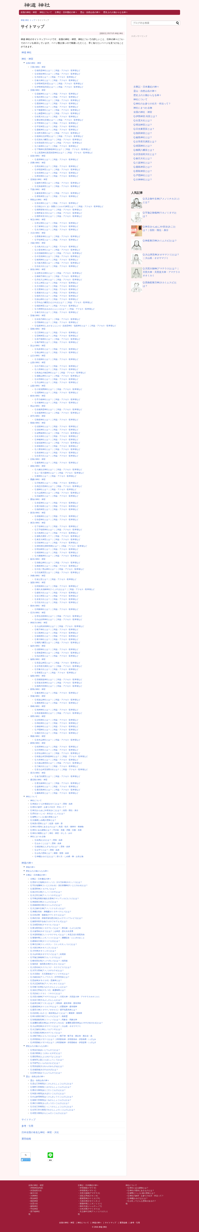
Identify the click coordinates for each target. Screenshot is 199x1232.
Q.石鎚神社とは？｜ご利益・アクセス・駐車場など (56, 496)
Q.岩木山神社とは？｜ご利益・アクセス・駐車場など (57, 740)
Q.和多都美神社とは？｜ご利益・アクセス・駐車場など (58, 713)
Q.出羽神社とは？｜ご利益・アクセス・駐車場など (56, 379)
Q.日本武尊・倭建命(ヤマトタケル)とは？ (48, 915)
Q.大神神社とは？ (142, 179)
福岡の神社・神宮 (37, 659)
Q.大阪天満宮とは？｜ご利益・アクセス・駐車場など (57, 263)
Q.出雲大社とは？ (142, 120)
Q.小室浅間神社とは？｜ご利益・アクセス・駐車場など (58, 389)
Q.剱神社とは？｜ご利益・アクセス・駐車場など (55, 476)
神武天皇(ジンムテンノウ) (91, 1206)
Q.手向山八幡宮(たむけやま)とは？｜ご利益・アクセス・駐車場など (64, 302)
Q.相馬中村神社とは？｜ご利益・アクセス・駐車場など (58, 686)
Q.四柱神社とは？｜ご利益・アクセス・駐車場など (56, 723)
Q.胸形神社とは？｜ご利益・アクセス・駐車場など (56, 566)
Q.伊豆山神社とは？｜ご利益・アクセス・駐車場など (57, 753)
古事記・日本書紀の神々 (66, 12)
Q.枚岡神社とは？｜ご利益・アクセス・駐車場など (56, 260)
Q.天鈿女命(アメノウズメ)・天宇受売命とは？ (49, 977)
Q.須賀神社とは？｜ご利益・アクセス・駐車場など (56, 426)
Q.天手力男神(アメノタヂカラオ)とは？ (47, 970)
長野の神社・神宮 (37, 716)
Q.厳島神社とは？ (142, 137)
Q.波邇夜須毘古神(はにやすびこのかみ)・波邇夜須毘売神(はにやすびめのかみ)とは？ (66, 1023)
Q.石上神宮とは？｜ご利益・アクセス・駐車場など (56, 283)
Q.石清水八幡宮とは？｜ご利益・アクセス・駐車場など (58, 139)
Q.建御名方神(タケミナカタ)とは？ (45, 941)
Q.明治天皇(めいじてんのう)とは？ (45, 1050)
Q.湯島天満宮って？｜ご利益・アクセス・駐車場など (57, 536)
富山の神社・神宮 (37, 346)
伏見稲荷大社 (36, 1190)
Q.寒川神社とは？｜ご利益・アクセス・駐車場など (56, 639)
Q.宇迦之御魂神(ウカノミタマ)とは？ (46, 957)
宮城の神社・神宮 (37, 315)
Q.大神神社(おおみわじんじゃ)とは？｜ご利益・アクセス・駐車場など (65, 309)
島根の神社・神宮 (37, 423)
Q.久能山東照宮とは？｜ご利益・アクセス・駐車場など (58, 763)
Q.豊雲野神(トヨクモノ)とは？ (43, 889)
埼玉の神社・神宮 (37, 219)
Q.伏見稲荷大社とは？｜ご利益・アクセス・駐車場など (58, 143)
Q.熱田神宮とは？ (142, 133)
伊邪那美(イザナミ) (88, 1190)
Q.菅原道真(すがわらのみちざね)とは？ (47, 1066)
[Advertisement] (155, 58)
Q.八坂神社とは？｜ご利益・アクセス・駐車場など (56, 146)
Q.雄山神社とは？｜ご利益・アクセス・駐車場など (56, 352)
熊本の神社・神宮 (37, 606)
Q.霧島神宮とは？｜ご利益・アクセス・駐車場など (56, 793)
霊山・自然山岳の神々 (90, 12)
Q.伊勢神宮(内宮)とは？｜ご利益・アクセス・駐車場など (59, 87)
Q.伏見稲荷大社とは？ (145, 154)
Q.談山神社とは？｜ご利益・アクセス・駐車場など (56, 299)
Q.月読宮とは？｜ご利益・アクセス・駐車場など (55, 77)
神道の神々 (27, 863)
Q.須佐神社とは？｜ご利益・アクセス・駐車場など (56, 430)
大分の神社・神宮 (37, 233)
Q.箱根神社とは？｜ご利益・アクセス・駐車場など (56, 636)
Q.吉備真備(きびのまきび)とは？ (44, 1070)
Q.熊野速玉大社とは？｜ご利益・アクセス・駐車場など (58, 213)
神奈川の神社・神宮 (38, 623)
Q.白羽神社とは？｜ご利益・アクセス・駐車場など (56, 750)
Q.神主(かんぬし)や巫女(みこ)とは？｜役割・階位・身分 (54, 810)
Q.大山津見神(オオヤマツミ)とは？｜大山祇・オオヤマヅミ (55, 1026)
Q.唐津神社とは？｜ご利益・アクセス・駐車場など (56, 159)
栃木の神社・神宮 (37, 559)
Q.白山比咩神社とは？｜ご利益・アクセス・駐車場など (58, 619)
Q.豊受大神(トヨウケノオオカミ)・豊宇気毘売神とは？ (53, 1010)
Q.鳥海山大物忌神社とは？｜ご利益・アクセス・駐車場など (60, 373)
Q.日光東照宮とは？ (143, 129)
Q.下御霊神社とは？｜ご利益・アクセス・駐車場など (57, 110)
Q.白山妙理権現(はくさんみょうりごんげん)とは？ (51, 1097)
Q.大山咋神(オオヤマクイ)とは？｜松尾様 (48, 954)
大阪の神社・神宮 (37, 243)
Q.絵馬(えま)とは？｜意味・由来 (48, 840)
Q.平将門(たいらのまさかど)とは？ (45, 1063)
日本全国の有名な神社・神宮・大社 (40, 1132)
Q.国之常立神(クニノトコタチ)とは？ (46, 892)
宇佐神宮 (34, 1209)
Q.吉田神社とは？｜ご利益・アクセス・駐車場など (56, 107)
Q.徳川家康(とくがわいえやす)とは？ (46, 1053)
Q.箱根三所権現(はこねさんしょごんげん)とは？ (50, 1100)
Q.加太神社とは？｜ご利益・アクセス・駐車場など (56, 203)
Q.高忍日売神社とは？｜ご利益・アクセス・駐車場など (58, 486)
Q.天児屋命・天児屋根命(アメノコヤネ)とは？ (49, 974)
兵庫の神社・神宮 (37, 163)
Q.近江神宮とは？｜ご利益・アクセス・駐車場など (56, 596)
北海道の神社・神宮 (38, 179)
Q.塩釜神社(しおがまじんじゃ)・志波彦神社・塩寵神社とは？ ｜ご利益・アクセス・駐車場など (75, 326)
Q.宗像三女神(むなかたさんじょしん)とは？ (49, 987)
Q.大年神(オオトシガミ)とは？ (43, 951)
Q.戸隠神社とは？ (142, 175)
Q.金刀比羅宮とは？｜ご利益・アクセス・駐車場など (57, 776)
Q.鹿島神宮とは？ (142, 167)
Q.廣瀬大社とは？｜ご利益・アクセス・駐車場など (56, 293)
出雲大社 (34, 1203)
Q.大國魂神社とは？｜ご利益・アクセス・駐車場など (57, 556)
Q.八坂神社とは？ (142, 162)
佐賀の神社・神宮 (37, 156)
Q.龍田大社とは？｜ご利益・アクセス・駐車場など (56, 296)
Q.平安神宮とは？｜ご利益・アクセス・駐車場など (56, 126)
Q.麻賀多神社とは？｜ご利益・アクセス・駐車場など (57, 193)
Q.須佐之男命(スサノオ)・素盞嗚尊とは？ (48, 990)
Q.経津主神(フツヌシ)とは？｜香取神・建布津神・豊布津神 (55, 1003)
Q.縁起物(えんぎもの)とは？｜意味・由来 (52, 846)
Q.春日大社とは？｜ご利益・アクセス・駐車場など (56, 312)
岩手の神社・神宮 (37, 416)
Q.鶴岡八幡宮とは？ (143, 150)
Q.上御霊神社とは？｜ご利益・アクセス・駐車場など (57, 113)
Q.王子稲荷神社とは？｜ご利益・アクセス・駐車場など (58, 529)
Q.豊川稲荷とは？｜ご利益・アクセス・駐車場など (56, 506)
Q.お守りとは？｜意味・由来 (47, 850)
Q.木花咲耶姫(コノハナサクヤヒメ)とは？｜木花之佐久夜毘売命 (57, 934)
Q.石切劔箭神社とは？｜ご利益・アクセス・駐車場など (58, 253)
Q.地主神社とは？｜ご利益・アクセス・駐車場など (56, 97)
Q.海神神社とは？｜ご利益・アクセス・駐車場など (56, 710)
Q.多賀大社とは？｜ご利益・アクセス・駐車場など (56, 599)
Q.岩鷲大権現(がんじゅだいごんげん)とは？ (49, 1113)
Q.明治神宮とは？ (142, 124)
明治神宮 (34, 1198)
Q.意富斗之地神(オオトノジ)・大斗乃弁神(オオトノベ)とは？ (56, 882)
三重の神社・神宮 (37, 67)
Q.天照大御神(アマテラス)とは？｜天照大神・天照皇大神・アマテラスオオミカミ (65, 997)
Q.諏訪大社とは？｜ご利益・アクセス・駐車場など (56, 733)
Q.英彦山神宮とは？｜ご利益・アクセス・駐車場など (57, 663)
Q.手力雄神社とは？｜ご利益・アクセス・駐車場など (57, 399)
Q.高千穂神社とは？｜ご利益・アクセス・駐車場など (57, 339)
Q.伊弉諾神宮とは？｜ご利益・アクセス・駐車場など (57, 169)
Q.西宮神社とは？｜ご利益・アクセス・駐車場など (56, 176)
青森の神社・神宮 (37, 736)
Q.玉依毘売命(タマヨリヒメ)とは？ (45, 925)
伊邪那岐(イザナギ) (88, 1188)
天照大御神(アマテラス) (90, 1193)
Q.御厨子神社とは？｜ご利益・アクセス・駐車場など (57, 276)
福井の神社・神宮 (37, 646)
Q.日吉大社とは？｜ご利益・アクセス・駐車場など (56, 602)
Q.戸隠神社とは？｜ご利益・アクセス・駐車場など (56, 730)
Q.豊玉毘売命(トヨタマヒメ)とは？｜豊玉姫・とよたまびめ (55, 928)
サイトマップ (29, 1119)
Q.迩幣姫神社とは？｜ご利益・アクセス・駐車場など (57, 433)
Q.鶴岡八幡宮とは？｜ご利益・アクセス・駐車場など (57, 642)
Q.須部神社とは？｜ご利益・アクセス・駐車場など (56, 649)
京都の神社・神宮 (37, 90)
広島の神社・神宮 (37, 459)
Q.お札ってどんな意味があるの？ (141, 1201)
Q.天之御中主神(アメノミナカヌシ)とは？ (48, 908)
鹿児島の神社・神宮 (38, 780)
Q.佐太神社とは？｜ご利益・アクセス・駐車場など (56, 436)
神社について (46, 12)
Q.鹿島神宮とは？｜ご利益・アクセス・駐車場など (56, 703)
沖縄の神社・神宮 (37, 576)
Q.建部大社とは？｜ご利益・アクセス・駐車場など (56, 593)
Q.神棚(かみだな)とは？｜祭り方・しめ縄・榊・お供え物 (59, 856)
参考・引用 (27, 1126)
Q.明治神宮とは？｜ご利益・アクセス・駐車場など (56, 549)
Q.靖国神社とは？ (142, 146)
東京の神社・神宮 (37, 523)
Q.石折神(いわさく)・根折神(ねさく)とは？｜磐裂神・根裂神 (56, 1013)
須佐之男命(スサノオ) (89, 1196)
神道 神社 (26, 52)
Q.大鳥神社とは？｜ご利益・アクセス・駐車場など (56, 533)
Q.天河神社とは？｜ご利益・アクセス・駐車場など (56, 286)
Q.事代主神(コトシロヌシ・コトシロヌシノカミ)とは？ (53, 944)
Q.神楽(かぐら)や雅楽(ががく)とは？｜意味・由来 (51, 804)
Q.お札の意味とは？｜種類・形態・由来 (52, 853)
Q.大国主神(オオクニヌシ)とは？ (44, 948)
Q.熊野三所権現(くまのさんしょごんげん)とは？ (50, 1087)
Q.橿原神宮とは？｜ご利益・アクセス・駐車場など (56, 306)
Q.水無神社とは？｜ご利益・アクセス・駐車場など (56, 403)
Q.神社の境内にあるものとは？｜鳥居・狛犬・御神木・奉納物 (56, 827)
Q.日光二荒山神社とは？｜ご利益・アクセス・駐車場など (59, 569)
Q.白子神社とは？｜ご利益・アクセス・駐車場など (56, 366)
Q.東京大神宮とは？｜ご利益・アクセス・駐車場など (57, 539)
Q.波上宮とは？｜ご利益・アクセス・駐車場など (55, 579)
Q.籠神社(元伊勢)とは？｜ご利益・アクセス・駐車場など (59, 136)
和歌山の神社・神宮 (38, 199)
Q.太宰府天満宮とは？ (145, 141)
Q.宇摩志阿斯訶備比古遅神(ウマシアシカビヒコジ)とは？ (54, 898)
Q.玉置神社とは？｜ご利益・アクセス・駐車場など (56, 289)
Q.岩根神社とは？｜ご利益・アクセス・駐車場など (56, 446)
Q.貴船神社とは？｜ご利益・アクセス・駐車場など (56, 130)
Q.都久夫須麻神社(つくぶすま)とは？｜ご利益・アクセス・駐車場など (65, 589)
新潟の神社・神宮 (37, 513)
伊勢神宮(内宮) (36, 1188)
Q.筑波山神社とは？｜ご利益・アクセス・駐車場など (57, 700)
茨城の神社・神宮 (37, 696)
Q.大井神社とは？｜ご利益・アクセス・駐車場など (56, 760)
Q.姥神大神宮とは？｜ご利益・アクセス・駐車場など (57, 183)
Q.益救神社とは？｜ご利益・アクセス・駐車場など (56, 786)
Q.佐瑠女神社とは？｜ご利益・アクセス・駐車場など (57, 74)
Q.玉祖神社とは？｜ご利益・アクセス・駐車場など (56, 359)
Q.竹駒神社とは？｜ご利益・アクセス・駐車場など (56, 322)
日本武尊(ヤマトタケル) (90, 1209)
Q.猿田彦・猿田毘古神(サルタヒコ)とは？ (48, 964)
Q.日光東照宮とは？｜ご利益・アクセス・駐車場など (57, 572)
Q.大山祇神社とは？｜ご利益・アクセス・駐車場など (57, 493)
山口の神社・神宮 (37, 356)
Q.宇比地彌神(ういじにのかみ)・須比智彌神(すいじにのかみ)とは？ (59, 885)
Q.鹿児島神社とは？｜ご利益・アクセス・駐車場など (57, 790)
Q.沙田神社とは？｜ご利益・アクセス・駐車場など (56, 720)
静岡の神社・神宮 (37, 743)
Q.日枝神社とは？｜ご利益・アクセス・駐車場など (56, 543)
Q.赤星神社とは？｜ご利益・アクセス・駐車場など (56, 503)
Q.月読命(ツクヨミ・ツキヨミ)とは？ (46, 993)
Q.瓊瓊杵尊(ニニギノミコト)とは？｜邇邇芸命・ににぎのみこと (57, 938)
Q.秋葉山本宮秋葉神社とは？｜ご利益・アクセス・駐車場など (61, 756)
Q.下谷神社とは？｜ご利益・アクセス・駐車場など (56, 526)
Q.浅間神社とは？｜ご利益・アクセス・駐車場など (56, 392)
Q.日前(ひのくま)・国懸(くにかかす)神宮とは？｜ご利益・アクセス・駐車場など (69, 206)
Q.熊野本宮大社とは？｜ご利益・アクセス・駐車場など (58, 216)
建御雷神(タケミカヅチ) (90, 1198)
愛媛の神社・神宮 (37, 479)
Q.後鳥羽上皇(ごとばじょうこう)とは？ (47, 1060)
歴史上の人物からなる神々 (115, 12)
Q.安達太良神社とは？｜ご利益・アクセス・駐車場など (58, 683)
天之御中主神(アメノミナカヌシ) (93, 1211)
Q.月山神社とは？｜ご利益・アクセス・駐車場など (56, 382)
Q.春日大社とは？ (142, 158)
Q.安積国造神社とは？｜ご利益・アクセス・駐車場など (58, 679)
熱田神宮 (34, 1201)
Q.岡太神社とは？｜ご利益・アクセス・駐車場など (56, 166)
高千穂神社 (35, 1211)
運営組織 (26, 1138)
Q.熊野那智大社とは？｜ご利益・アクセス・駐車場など (58, 210)
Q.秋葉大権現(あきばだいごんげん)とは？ (48, 1093)
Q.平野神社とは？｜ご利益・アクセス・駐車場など (56, 123)
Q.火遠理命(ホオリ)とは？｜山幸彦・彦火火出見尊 (51, 931)
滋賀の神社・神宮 (37, 582)
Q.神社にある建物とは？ (137, 1188)
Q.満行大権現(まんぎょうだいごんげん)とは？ (49, 1103)
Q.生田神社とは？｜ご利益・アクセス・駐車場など (56, 173)
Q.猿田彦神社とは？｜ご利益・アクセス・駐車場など (57, 70)
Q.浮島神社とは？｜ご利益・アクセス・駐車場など (56, 483)
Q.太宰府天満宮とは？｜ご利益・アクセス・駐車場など (58, 666)
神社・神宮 (27, 59)
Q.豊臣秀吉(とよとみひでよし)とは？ (46, 1056)
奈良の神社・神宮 (37, 269)
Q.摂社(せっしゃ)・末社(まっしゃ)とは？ (47, 813)
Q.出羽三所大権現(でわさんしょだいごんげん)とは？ (52, 1110)
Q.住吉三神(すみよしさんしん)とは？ (46, 1000)
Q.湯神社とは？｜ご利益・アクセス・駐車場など (55, 489)
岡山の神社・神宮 (37, 406)
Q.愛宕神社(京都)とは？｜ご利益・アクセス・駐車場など (59, 120)
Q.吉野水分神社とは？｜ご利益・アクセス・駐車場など (58, 273)
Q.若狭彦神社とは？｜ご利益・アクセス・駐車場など (57, 653)
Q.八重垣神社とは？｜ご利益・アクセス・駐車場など (57, 449)
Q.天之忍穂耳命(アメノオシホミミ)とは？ (48, 983)
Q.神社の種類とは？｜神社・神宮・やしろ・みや (51, 833)
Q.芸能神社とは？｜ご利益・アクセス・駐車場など (56, 94)
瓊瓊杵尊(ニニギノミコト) (91, 1203)
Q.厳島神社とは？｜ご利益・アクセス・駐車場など (56, 463)
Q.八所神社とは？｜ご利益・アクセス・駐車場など (56, 369)
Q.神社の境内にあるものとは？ (140, 1190)
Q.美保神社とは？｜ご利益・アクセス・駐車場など (56, 453)
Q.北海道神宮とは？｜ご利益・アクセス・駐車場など (57, 186)
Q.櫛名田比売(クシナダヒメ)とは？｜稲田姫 (49, 961)
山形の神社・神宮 (37, 362)
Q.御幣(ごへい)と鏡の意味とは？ (44, 817)
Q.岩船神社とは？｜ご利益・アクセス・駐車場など (56, 516)
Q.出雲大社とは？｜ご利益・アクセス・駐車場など (56, 456)
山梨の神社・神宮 (37, 386)
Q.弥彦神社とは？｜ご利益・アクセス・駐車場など (56, 519)
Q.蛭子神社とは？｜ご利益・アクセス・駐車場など (56, 629)
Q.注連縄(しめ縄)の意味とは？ (43, 820)
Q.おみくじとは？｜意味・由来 (48, 843)
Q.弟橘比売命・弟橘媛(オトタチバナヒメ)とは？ (50, 911)
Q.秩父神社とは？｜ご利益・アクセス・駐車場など (56, 223)
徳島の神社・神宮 (37, 466)
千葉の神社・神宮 (37, 189)
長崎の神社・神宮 (37, 706)
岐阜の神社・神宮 (37, 396)
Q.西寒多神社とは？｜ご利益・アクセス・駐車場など (57, 236)
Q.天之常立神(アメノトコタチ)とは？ (46, 895)
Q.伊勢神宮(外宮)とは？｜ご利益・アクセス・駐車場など (59, 83)
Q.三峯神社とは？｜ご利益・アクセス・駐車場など (56, 226)
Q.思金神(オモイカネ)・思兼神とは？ (46, 980)
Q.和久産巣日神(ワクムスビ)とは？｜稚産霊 (49, 1016)
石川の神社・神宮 (37, 612)
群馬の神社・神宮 (37, 689)
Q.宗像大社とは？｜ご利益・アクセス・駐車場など (56, 669)
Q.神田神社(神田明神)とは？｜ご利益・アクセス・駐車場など (61, 546)
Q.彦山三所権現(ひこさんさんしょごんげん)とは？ (51, 1084)
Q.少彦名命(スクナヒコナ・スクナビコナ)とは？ (50, 967)
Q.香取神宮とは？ (142, 171)
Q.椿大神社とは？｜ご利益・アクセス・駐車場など (56, 80)
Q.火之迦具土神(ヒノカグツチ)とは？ (46, 1029)
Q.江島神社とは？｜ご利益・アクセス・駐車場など (56, 633)
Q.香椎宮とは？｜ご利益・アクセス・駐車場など (55, 673)
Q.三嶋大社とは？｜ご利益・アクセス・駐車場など (56, 766)
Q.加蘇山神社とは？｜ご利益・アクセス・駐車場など (57, 562)
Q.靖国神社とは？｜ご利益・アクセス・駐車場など (56, 552)
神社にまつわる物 (37, 836)
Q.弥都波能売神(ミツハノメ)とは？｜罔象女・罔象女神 (53, 1020)
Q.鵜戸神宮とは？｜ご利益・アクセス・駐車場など (56, 342)
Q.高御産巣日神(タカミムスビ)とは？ (46, 905)
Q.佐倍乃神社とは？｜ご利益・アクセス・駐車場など (57, 319)
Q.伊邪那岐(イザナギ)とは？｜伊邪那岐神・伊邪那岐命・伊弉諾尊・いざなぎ (63, 1042)
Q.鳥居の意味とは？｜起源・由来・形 (46, 823)
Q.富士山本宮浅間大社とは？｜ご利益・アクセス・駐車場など (61, 769)
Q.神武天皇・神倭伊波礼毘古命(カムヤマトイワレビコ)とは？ (56, 918)
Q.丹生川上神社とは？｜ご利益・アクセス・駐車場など (58, 279)
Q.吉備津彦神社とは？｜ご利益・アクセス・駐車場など (58, 409)
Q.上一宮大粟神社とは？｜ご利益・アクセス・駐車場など (59, 473)
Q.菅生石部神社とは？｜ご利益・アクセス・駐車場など (58, 616)
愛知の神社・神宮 (37, 499)
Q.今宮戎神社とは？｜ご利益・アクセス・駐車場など (57, 256)
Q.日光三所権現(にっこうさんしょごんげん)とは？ (51, 1106)
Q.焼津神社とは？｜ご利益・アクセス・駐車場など (56, 747)
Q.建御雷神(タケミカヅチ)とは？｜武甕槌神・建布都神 (53, 1006)
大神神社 (34, 1196)
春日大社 (34, 1193)
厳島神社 (34, 1206)
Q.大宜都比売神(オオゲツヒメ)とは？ (46, 1033)
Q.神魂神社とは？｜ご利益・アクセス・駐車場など (56, 439)
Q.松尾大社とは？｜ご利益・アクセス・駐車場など (56, 116)
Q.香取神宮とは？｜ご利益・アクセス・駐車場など (56, 196)
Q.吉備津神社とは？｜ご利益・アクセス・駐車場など (57, 413)
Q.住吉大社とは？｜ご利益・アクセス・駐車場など (56, 266)
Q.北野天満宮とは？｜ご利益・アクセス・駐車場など (57, 133)
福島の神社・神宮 (37, 676)
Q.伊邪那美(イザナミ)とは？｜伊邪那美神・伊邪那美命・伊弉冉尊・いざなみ (63, 1039)
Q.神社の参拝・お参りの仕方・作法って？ (48, 807)
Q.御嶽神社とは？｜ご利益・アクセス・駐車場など (56, 726)
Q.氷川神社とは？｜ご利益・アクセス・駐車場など (56, 229)
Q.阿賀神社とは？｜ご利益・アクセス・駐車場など (56, 586)
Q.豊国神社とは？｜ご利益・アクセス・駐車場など (56, 103)
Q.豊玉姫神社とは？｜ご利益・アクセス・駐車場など (57, 783)
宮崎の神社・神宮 (37, 329)
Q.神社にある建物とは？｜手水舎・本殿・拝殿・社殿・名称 (56, 830)
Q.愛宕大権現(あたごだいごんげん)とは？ (48, 1090)
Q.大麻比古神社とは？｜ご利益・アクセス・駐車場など (58, 469)
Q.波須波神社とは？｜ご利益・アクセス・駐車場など (57, 443)
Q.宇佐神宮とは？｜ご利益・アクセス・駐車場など (56, 240)
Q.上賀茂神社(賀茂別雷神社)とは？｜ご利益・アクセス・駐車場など (64, 153)
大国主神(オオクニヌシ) (90, 1201)
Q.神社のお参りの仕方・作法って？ (152, 103)
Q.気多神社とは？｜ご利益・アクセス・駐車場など (56, 349)
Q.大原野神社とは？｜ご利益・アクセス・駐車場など (57, 100)
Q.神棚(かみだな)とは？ (137, 1198)
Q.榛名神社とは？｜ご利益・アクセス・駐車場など (56, 693)
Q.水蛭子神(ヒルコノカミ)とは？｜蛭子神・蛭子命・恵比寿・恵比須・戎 (61, 1036)
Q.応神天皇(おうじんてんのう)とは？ (46, 1073)
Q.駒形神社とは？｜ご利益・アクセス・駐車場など (56, 420)
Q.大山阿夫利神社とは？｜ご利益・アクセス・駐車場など (59, 626)
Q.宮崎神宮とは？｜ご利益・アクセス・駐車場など (56, 336)
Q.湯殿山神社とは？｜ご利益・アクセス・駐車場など (57, 376)
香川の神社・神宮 (37, 773)
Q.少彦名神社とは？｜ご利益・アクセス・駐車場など (57, 250)
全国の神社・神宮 (29, 12)
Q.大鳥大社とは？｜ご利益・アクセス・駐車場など (56, 246)
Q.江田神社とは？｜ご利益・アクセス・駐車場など (56, 332)
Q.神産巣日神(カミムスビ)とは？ (44, 902)
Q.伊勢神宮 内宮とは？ (145, 116)
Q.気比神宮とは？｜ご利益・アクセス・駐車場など (56, 656)
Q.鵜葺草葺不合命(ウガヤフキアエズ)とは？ (49, 921)
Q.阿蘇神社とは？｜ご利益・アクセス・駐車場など (56, 609)
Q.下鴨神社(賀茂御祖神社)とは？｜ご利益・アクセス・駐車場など (63, 149)
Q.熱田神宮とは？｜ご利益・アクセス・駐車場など (56, 509)
